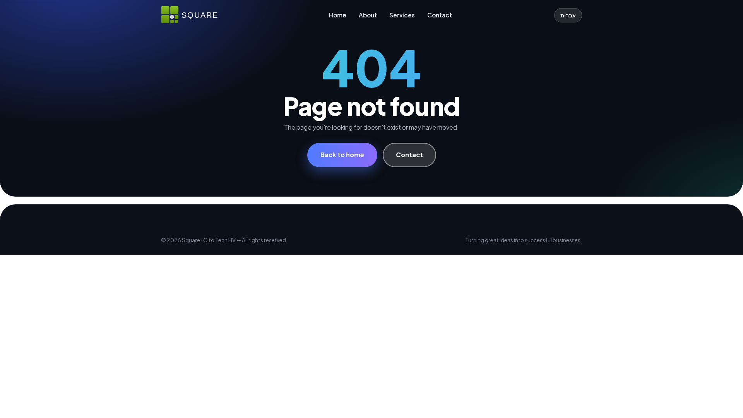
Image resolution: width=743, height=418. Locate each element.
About (368, 15)
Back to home (342, 155)
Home (337, 15)
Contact (439, 15)
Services (402, 15)
